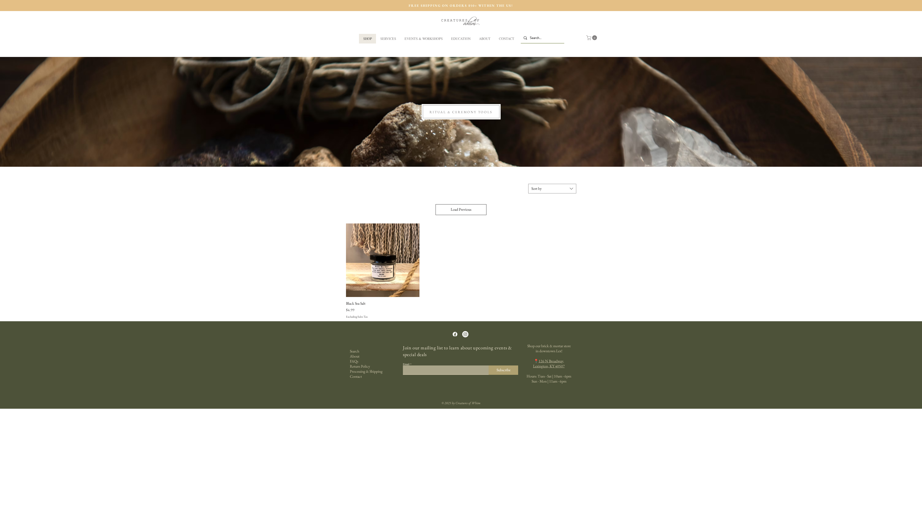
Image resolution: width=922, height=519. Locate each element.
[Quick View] (382, 260)
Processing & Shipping (366, 371)
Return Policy (360, 366)
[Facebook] (455, 334)
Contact (356, 376)
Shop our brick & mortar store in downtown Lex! (549, 348)
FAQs (354, 361)
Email (406, 364)
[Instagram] (465, 334)
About (354, 356)
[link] (592, 37)
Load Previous (461, 209)
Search (354, 351)
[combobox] (552, 188)
